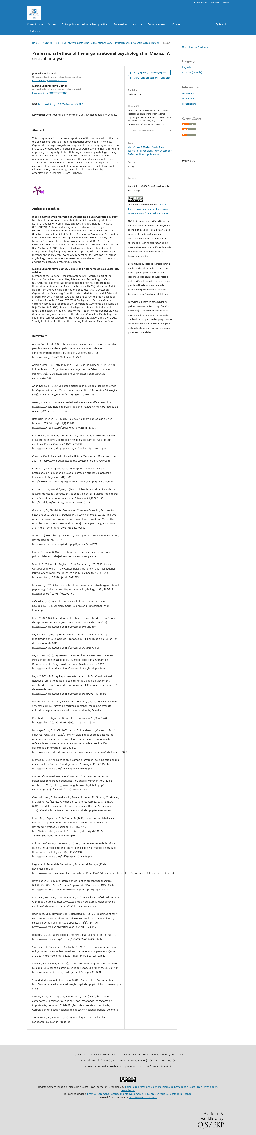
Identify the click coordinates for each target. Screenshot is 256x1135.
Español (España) (192, 72)
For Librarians (189, 103)
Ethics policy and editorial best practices (85, 24)
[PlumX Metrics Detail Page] (37, 190)
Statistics (34, 31)
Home (35, 42)
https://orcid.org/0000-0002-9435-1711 (49, 80)
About (136, 24)
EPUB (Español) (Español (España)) (151, 77)
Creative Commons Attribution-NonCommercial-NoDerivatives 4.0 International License (148, 209)
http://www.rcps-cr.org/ (143, 1097)
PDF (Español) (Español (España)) (150, 72)
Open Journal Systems (195, 47)
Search (222, 24)
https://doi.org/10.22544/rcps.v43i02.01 (61, 104)
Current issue (35, 24)
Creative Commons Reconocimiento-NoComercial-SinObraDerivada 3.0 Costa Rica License (139, 1093)
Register (215, 2)
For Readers (188, 93)
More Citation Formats (142, 130)
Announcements (157, 24)
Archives (47, 42)
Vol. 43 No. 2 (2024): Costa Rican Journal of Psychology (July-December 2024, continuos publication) (107, 42)
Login (226, 2)
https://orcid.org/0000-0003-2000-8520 (49, 93)
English (186, 67)
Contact (176, 24)
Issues (52, 24)
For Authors (188, 98)
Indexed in (120, 24)
